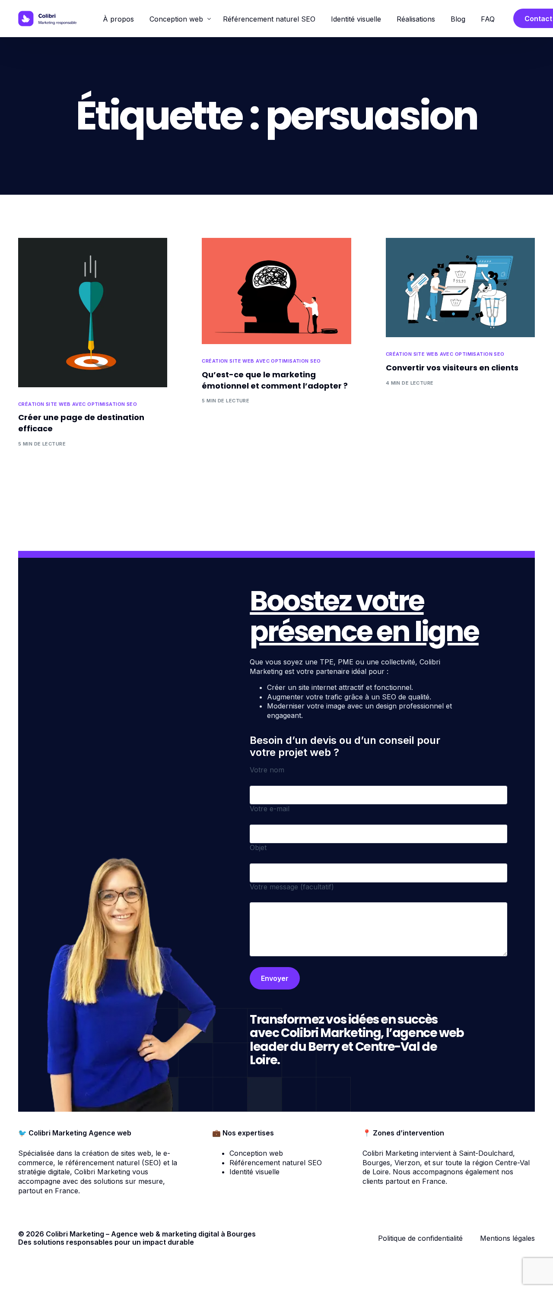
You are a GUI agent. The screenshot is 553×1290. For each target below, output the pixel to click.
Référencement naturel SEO (275, 1162)
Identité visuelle (254, 1171)
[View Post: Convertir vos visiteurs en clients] (460, 287)
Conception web (256, 1153)
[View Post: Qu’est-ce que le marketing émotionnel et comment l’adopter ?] (276, 291)
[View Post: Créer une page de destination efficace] (92, 312)
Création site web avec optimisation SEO (77, 404)
